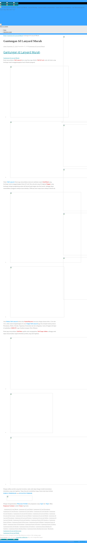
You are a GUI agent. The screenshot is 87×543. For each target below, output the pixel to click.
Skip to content (4, 1)
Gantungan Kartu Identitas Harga (18, 528)
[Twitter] (15, 3)
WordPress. (82, 541)
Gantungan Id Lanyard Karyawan (12, 531)
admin (5, 46)
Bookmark (50, 528)
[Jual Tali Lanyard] (3, 3)
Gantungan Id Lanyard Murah (15, 35)
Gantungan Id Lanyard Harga (41, 513)
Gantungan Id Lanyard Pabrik (40, 515)
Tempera (76, 541)
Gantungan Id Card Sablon (26, 511)
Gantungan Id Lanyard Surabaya (21, 520)
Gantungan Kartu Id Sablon (48, 524)
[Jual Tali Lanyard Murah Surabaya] (9, 3)
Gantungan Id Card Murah (11, 509)
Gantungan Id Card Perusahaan (41, 509)
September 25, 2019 (12, 46)
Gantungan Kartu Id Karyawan (20, 522)
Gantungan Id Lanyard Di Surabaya (22, 513)
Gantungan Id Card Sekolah (41, 511)
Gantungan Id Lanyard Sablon (40, 518)
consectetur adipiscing (22, 537)
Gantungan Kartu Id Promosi (32, 524)
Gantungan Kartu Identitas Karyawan (37, 528)
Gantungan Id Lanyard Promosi (23, 518)
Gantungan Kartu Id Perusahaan (15, 524)
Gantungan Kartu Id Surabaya (27, 526)
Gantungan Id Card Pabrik (26, 509)
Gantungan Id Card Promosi (10, 511)
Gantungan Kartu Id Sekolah (11, 526)
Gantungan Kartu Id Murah (36, 522)
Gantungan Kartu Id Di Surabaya (40, 520)
